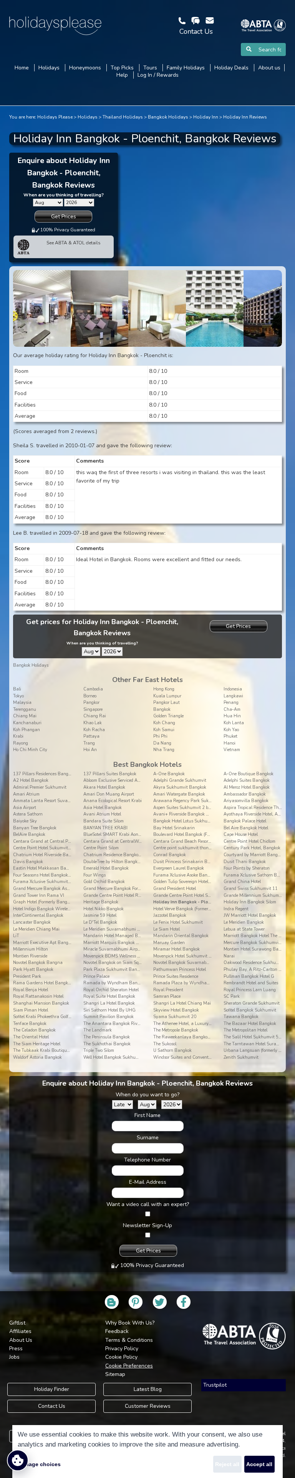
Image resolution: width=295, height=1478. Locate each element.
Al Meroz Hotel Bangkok (247, 787)
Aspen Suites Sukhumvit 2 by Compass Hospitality (202, 808)
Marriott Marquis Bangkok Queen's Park (122, 943)
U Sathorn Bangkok (172, 1050)
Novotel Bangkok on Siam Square (115, 963)
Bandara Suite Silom (103, 821)
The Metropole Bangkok (175, 1030)
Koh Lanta (234, 723)
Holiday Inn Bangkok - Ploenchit (186, 902)
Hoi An (90, 750)
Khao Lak (92, 723)
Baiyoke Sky (25, 821)
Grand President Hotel (174, 888)
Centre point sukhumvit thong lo (184, 848)
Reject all (227, 1464)
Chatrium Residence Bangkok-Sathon (120, 855)
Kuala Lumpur (167, 696)
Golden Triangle (168, 716)
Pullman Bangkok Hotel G (249, 976)
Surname (148, 1137)
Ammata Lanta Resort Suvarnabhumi (50, 801)
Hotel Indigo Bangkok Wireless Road (48, 909)
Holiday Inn (205, 117)
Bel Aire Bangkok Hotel (246, 828)
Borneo (89, 696)
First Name (147, 1115)
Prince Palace (96, 976)
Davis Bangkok (28, 862)
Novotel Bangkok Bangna (38, 963)
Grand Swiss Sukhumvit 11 (251, 888)
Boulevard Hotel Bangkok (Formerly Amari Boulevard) (204, 834)
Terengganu (24, 709)
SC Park (232, 996)
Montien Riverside (30, 956)
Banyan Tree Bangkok (34, 828)
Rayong (20, 743)
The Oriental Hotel (31, 1037)
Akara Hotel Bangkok (104, 787)
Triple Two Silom (98, 1050)
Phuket (230, 736)
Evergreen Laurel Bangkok (178, 868)
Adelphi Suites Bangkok (247, 780)
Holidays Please (55, 117)
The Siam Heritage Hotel (36, 1044)
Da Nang (162, 743)
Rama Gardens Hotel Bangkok (42, 983)
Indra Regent (236, 909)
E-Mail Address (147, 1182)
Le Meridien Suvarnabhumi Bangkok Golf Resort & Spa (136, 929)
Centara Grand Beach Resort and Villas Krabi (197, 841)
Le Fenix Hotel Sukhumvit (178, 922)
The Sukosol (164, 1044)
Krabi (18, 736)
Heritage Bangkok (100, 902)
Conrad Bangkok (169, 855)
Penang (231, 702)
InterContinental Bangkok (38, 915)
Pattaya (91, 736)
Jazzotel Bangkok (169, 915)
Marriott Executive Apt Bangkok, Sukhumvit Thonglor (65, 943)
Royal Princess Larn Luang (250, 990)
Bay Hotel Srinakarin (174, 828)
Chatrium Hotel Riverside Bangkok (46, 855)
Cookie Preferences (129, 1365)
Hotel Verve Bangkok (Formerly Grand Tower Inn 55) (203, 909)
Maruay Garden (169, 943)
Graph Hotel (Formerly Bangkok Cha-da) (52, 902)
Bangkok (162, 709)
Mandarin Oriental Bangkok (181, 936)
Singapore (93, 709)
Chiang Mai (24, 716)
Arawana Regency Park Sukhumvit (187, 801)
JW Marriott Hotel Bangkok (250, 915)
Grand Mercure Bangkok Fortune (115, 888)
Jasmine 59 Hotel (99, 915)
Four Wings (94, 875)
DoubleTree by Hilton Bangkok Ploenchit (122, 862)
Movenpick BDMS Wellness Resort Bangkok (125, 956)
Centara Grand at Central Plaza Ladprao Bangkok (62, 841)
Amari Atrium (26, 794)
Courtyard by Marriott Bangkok (254, 855)
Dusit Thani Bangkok (245, 862)
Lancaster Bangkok (32, 922)
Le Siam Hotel (166, 929)
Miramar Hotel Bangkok (176, 949)
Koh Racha (94, 730)
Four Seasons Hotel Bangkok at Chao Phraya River (62, 875)
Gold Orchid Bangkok (104, 882)
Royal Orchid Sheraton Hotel (111, 990)
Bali (17, 689)
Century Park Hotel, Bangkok (252, 848)
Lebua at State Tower (244, 929)
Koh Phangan (26, 730)
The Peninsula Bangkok (106, 1037)
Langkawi (233, 696)
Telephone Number (147, 1159)
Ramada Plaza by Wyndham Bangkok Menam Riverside (208, 983)
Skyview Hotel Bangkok (176, 1010)
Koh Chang (164, 723)
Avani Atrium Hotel (102, 814)
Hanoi (229, 743)
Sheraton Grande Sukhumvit (252, 1003)
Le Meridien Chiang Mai (36, 929)
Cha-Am (232, 709)
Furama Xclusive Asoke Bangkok (184, 875)
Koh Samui (163, 730)
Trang (89, 743)
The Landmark (97, 1030)
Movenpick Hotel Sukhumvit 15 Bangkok (192, 956)
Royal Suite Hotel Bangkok (109, 996)
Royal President (168, 990)
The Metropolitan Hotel (245, 1030)
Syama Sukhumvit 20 (174, 1017)
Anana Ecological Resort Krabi (112, 801)
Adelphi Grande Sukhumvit (179, 780)
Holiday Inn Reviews (245, 117)
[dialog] (147, 1451)
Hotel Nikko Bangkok (103, 909)
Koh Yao (231, 730)
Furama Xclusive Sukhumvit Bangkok (49, 882)
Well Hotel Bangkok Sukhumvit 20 (117, 1057)
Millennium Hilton (30, 949)
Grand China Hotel (242, 882)
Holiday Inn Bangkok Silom (250, 902)
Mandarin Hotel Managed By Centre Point (124, 936)
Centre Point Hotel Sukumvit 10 (44, 848)
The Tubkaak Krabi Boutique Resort (47, 1050)
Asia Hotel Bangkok (102, 808)
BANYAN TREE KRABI (105, 828)
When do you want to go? (147, 1094)
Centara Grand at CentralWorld (114, 841)
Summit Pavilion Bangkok (108, 1017)
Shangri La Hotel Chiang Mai (182, 1003)
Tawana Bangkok (241, 1017)
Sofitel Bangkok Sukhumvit (250, 1010)
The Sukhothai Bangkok (107, 1044)
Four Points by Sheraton (247, 868)
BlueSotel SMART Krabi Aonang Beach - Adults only (134, 834)
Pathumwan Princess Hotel (179, 969)
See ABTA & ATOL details (73, 243)
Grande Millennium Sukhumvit (254, 895)
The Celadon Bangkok (34, 1030)
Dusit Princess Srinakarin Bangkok (187, 862)
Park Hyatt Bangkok (33, 969)
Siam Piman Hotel (30, 1010)
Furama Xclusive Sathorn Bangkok (257, 875)
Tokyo (18, 696)
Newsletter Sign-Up (147, 1225)
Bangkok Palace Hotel (245, 821)
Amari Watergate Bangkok (179, 794)
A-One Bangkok (169, 774)
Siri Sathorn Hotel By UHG (109, 1010)
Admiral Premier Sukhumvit (39, 787)
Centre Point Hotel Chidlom (249, 841)
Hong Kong (163, 689)
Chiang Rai (94, 716)
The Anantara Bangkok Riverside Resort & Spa (128, 1024)
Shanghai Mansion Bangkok (41, 1003)
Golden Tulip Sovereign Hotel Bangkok (190, 882)
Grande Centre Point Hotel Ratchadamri (122, 895)
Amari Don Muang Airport (108, 794)
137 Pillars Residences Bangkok (44, 774)
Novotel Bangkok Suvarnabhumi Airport (191, 963)
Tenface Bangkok (29, 1024)
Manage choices (39, 1464)
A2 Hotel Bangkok (30, 780)
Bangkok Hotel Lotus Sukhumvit (184, 821)
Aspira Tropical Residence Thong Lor (258, 808)
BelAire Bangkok (29, 834)
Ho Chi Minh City (30, 750)
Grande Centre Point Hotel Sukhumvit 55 (193, 895)
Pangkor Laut (166, 702)
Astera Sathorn (28, 814)
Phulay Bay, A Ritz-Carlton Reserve (258, 969)
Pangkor (91, 702)
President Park (27, 976)
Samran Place (167, 996)
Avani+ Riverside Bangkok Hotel (184, 814)
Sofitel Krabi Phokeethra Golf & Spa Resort (53, 1017)
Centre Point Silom (101, 848)
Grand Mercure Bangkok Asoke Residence (53, 888)
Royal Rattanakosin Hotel (38, 996)
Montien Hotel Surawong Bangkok (257, 949)
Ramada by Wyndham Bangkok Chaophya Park (130, 983)
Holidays (88, 117)
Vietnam (232, 750)
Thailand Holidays (123, 117)
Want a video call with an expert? (147, 1204)
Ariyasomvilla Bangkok (246, 801)
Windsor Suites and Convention (183, 1057)
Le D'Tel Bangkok (100, 922)
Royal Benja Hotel (30, 990)
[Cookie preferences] (17, 1460)
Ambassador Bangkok (245, 794)
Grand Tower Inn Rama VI (38, 895)
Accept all (259, 1464)
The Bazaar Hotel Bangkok (250, 1024)
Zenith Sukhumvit (241, 1057)
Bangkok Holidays (168, 117)
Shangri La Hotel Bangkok (109, 1003)
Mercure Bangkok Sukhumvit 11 (255, 943)
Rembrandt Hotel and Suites (251, 983)
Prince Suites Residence (175, 976)
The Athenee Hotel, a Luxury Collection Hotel (196, 1024)
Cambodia (93, 689)
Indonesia (233, 689)
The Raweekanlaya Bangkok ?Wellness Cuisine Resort (205, 1037)
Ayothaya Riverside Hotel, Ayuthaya (259, 814)
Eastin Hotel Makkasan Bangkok (45, 868)
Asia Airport (24, 808)
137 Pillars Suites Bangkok (109, 774)
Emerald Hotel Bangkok (106, 868)
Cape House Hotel (241, 834)
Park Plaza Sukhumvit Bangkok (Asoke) (122, 969)
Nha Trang (163, 750)
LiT (16, 936)
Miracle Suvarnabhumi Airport (113, 949)
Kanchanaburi (27, 723)
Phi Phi (160, 736)
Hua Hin (232, 716)
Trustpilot (215, 1385)
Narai (229, 956)
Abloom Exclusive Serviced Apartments (120, 780)
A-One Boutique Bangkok (248, 774)
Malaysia (22, 702)
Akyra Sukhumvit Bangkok (179, 787)
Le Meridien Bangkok (244, 922)
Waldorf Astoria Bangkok (37, 1057)
